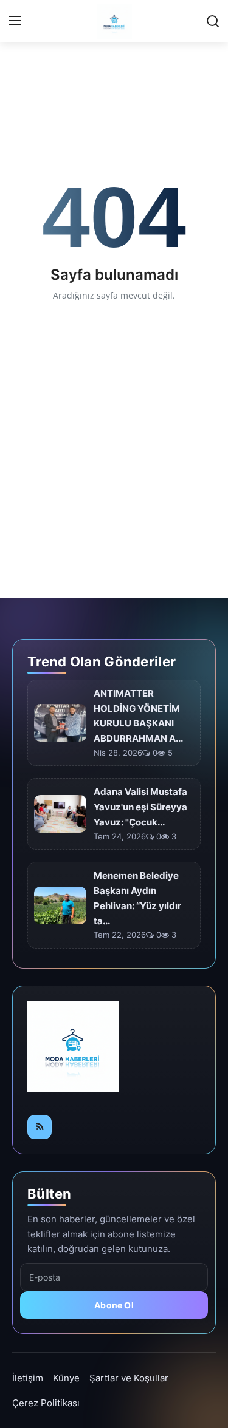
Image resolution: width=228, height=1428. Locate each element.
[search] (213, 21)
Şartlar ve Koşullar (128, 1378)
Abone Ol (114, 1305)
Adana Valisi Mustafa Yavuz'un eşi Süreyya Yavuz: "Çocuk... (140, 807)
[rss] (39, 1127)
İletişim (27, 1378)
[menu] (15, 21)
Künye (66, 1378)
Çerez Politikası (46, 1403)
